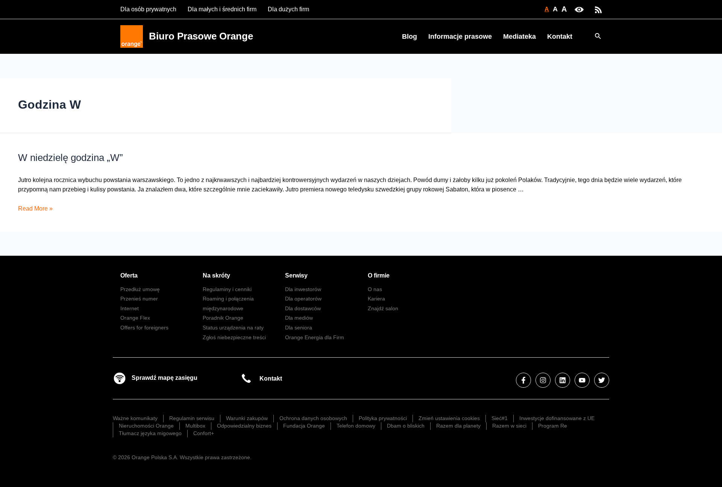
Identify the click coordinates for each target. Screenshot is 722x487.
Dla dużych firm (288, 9)
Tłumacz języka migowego (150, 433)
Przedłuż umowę (140, 289)
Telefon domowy (356, 426)
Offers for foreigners (144, 328)
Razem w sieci (509, 426)
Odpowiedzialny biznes (244, 426)
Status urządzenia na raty (233, 328)
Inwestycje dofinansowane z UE (557, 418)
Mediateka (519, 36)
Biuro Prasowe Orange (201, 36)
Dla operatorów (303, 299)
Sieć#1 (499, 418)
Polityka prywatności (383, 418)
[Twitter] (601, 380)
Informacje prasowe (460, 36)
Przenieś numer (139, 299)
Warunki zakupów (247, 418)
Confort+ (203, 433)
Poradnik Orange (223, 318)
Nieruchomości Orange (146, 426)
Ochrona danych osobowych (313, 418)
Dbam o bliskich (406, 426)
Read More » (35, 208)
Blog (409, 36)
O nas (375, 289)
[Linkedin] (562, 380)
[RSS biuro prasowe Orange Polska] (598, 9)
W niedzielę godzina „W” (70, 157)
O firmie (379, 275)
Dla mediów (299, 318)
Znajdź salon (383, 308)
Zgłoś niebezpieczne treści (234, 337)
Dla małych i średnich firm (222, 9)
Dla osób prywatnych (148, 9)
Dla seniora (298, 328)
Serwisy (296, 275)
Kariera (376, 299)
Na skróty (216, 275)
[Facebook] (523, 380)
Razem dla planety (458, 426)
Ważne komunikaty (135, 418)
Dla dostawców (303, 308)
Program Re (552, 426)
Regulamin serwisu (191, 418)
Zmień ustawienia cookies (449, 418)
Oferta (129, 275)
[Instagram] (543, 380)
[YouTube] (582, 380)
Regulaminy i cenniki (227, 289)
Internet (129, 308)
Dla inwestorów (303, 289)
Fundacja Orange (304, 426)
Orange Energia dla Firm (314, 337)
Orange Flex (135, 318)
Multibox (195, 426)
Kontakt (559, 36)
